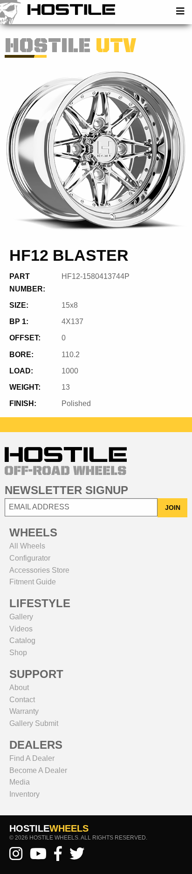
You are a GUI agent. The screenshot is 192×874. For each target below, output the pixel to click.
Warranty (24, 711)
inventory (24, 794)
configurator (29, 558)
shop (18, 653)
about (19, 687)
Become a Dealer (38, 770)
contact (22, 700)
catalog (22, 640)
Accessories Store (39, 570)
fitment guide (32, 582)
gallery (21, 617)
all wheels (27, 546)
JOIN (172, 507)
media (19, 782)
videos (21, 629)
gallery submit (33, 723)
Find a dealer (32, 758)
